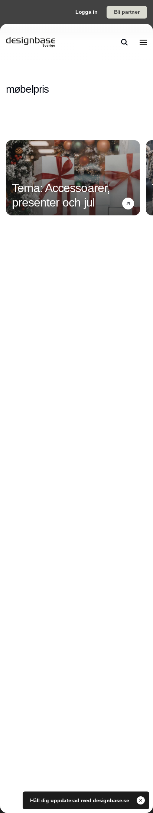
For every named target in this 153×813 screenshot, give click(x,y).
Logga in (86, 12)
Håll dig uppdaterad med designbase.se (80, 800)
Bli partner (127, 12)
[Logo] (30, 42)
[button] (128, 203)
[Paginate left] (12, 177)
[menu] (143, 42)
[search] (124, 42)
